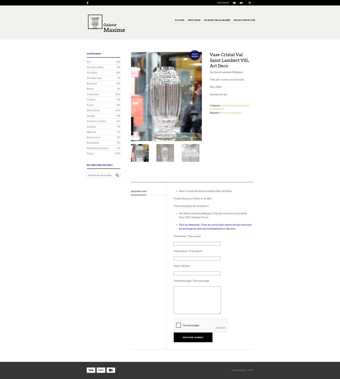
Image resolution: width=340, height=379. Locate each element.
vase (239, 113)
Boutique (194, 20)
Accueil (180, 20)
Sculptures (93, 142)
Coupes (91, 99)
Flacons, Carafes (96, 121)
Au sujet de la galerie (217, 20)
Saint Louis (93, 137)
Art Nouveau (94, 78)
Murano (91, 132)
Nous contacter (244, 20)
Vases (221, 109)
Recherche (117, 175)
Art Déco (226, 105)
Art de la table (95, 67)
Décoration (235, 105)
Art (89, 62)
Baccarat (92, 83)
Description (138, 191)
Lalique (91, 126)
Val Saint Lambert (229, 113)
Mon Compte (223, 3)
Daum (90, 105)
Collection (93, 94)
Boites (90, 89)
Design (91, 116)
